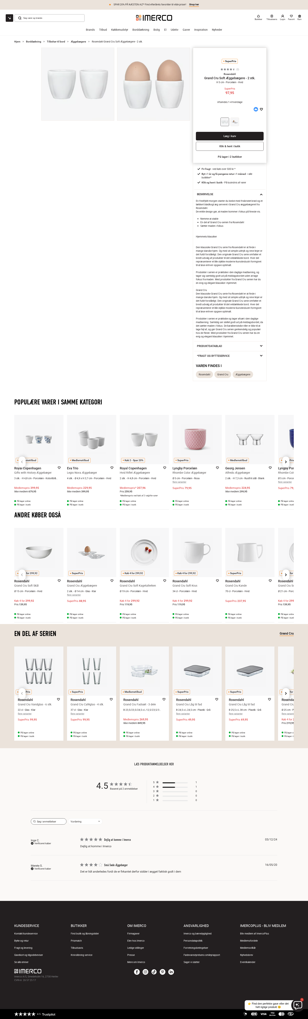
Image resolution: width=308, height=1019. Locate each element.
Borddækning (140, 30)
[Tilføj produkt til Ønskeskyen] (255, 109)
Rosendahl (204, 374)
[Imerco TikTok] (154, 972)
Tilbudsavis (77, 947)
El (165, 30)
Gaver (186, 30)
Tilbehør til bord (56, 41)
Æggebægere (78, 41)
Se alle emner (21, 962)
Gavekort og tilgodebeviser (28, 955)
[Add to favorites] (261, 109)
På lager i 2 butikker (230, 156)
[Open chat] (9, 18)
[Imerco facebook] (137, 972)
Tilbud (103, 30)
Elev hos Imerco (136, 940)
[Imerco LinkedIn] (171, 972)
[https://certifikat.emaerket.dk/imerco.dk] (291, 1014)
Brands (90, 30)
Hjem (17, 41)
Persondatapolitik (193, 940)
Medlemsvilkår (248, 947)
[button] (230, 74)
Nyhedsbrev (246, 955)
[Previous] (22, 462)
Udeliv (174, 30)
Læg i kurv (230, 136)
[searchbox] (48, 821)
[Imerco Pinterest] (162, 972)
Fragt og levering (23, 947)
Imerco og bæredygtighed (198, 933)
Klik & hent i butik (229, 146)
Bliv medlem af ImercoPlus (254, 933)
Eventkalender (247, 962)
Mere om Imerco (136, 962)
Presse (131, 955)
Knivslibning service (81, 955)
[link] (175, 801)
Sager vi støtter (192, 962)
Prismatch (76, 940)
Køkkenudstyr (119, 30)
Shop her (194, 4)
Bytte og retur (21, 940)
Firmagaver (133, 933)
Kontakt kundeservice (26, 933)
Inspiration (201, 30)
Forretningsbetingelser (196, 947)
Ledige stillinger (135, 947)
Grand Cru (222, 374)
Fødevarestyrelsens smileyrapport (202, 955)
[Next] (285, 462)
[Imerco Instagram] (145, 972)
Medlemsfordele (249, 940)
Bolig (156, 30)
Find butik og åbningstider (85, 933)
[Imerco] (154, 18)
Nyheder (217, 30)
